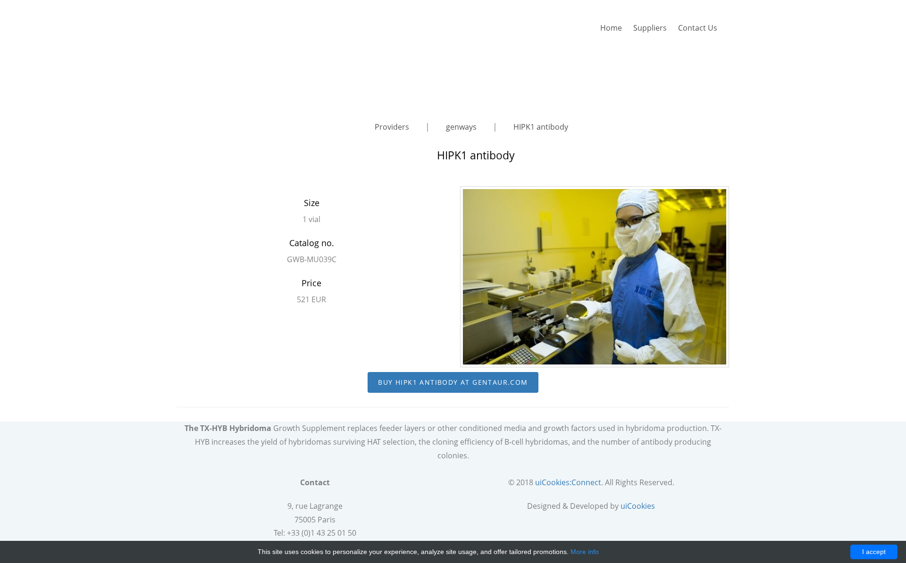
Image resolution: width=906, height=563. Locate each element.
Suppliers (650, 28)
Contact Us (697, 28)
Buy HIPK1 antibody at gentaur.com (453, 382)
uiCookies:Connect (568, 482)
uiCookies (638, 506)
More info (584, 551)
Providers (393, 127)
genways (462, 127)
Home (611, 28)
